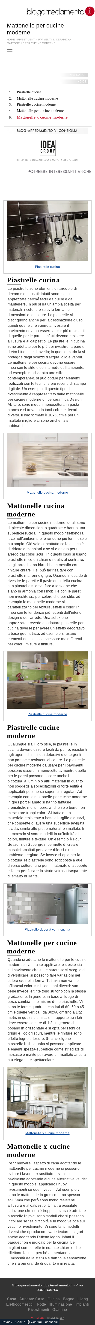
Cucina (54, 1299)
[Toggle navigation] (9, 51)
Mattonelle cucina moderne (37, 98)
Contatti (37, 1319)
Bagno (68, 1299)
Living (82, 1299)
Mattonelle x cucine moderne (42, 117)
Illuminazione (60, 1304)
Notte (41, 1304)
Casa (11, 1299)
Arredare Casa (31, 1299)
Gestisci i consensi (44, 1322)
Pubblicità (55, 1319)
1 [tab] (47, 256)
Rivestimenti (38, 1310)
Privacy (7, 1322)
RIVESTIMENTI (26, 39)
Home (11, 39)
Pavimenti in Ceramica (53, 39)
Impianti (82, 1304)
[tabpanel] (47, 237)
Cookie (20, 1322)
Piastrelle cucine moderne (36, 104)
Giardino (59, 1310)
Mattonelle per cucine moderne (31, 43)
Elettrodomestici (20, 1304)
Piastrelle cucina (29, 92)
